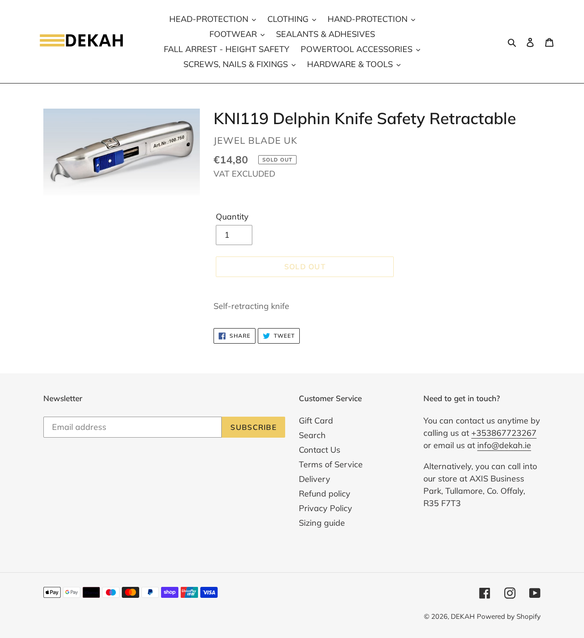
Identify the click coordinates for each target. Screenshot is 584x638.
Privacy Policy (325, 508)
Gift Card (316, 420)
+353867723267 (504, 433)
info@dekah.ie (504, 445)
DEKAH (462, 616)
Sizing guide (322, 523)
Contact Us (319, 450)
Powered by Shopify (509, 616)
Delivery (314, 479)
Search (312, 435)
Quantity (232, 216)
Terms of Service (331, 464)
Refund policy (324, 493)
